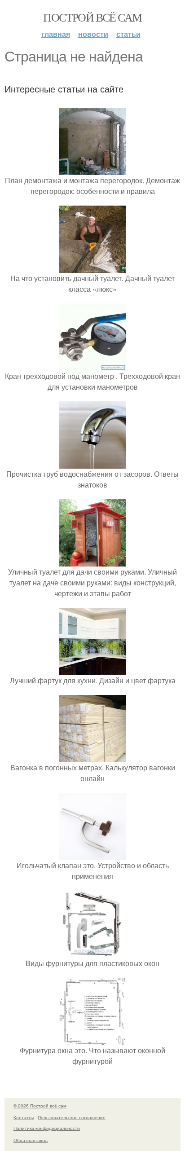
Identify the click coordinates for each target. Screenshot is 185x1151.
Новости (93, 34)
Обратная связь (30, 1140)
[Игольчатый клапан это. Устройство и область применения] (92, 854)
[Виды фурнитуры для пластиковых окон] (92, 952)
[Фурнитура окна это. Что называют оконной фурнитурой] (92, 1039)
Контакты (23, 1117)
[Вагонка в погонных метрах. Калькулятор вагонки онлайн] (92, 756)
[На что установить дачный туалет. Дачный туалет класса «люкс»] (92, 267)
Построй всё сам (92, 17)
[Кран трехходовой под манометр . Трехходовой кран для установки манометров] (92, 365)
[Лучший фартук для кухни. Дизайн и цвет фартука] (92, 669)
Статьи (128, 34)
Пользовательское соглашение (72, 1117)
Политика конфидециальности (46, 1128)
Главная (55, 34)
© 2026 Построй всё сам (39, 1106)
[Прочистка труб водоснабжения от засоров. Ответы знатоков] (92, 463)
